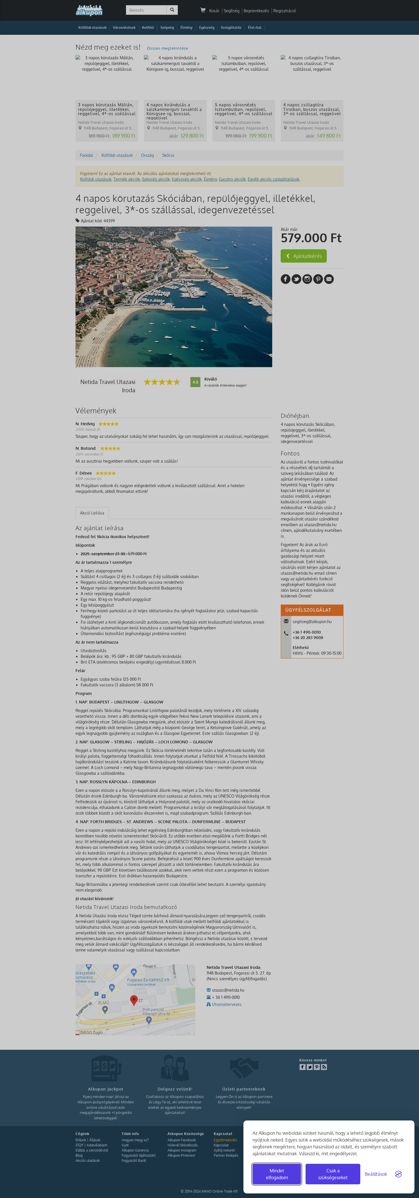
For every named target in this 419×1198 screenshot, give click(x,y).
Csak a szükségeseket (333, 1174)
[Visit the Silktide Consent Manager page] (398, 1174)
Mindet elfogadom (277, 1174)
